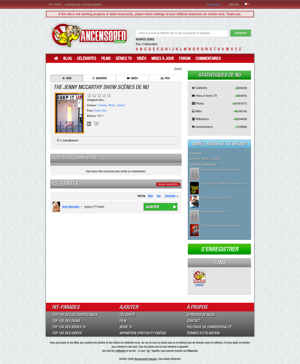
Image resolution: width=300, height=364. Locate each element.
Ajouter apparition (168, 184)
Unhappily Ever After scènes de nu (223, 183)
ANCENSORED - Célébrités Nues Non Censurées (89, 35)
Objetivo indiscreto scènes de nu (222, 169)
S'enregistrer (219, 249)
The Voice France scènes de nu (221, 225)
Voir (68, 78)
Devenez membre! (92, 4)
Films (106, 58)
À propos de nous (200, 315)
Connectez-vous (72, 4)
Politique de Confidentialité (209, 327)
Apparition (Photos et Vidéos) (142, 333)
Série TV (125, 327)
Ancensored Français (145, 359)
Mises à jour (162, 58)
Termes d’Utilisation (203, 333)
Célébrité (127, 315)
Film (122, 321)
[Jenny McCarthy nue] (57, 207)
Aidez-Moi (234, 4)
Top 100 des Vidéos (67, 333)
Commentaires (208, 58)
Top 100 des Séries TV (69, 327)
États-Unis (100, 110)
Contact (193, 321)
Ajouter (152, 207)
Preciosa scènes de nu (215, 197)
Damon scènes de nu (215, 211)
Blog (67, 58)
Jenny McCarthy (70, 206)
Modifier (101, 78)
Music (111, 105)
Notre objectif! (214, 4)
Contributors (69, 140)
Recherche (240, 33)
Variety (121, 105)
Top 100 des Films (66, 321)
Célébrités (86, 58)
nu (148, 350)
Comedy (102, 105)
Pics (167, 78)
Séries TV (124, 58)
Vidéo (141, 58)
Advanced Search (145, 39)
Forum (184, 58)
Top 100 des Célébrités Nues (74, 315)
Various (88, 206)
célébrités (120, 350)
